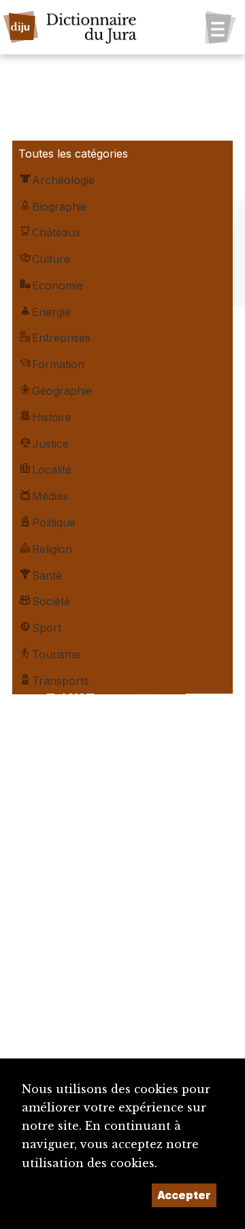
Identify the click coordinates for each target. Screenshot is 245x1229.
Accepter (184, 1195)
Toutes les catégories (73, 153)
